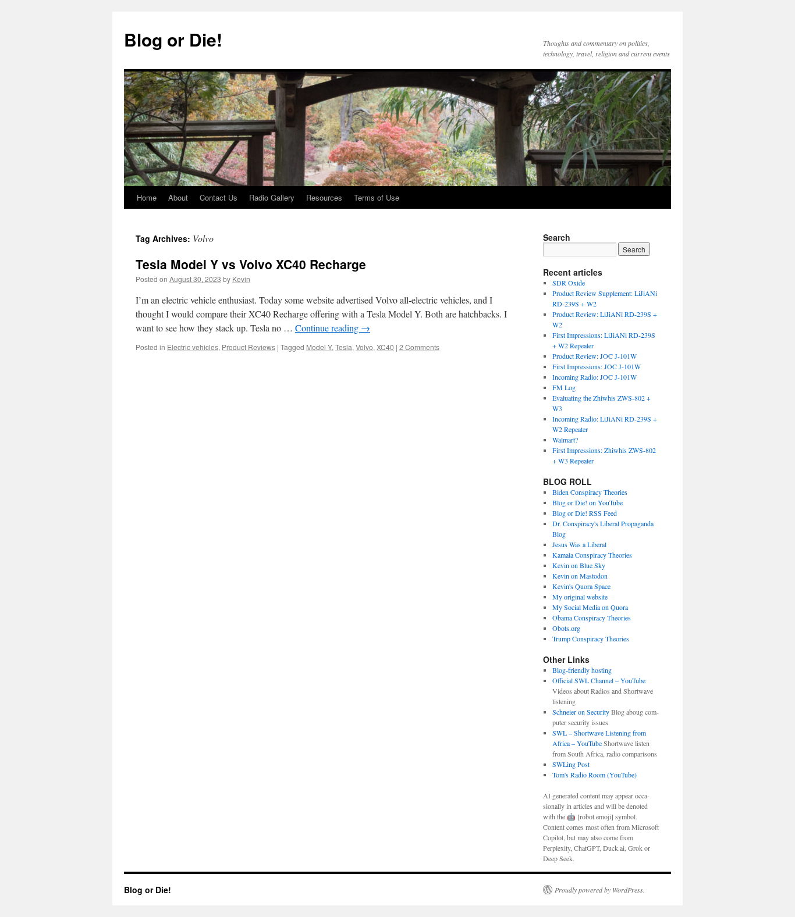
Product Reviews (248, 347)
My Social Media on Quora (590, 607)
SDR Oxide (568, 282)
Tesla (343, 347)
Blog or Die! (173, 39)
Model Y (319, 347)
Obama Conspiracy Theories (591, 617)
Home (147, 197)
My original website (580, 596)
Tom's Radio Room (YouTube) (594, 774)
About (178, 197)
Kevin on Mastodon (580, 575)
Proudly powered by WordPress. (600, 889)
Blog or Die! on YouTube (587, 502)
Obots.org (566, 628)
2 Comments (419, 347)
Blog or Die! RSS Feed (584, 513)
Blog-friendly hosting (582, 670)
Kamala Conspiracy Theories (592, 554)
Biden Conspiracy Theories (589, 492)
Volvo (364, 347)
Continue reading (332, 328)
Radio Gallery (271, 197)
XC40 (385, 347)
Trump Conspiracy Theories (590, 638)
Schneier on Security (580, 711)
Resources (324, 197)
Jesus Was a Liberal (579, 544)
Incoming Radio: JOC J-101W (594, 376)
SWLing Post (571, 764)
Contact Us (218, 197)
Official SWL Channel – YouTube (598, 680)
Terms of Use (376, 197)
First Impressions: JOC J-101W (596, 366)
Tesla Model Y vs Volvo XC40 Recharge (251, 264)
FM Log (564, 387)
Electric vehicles (192, 347)
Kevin (241, 279)
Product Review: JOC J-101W (594, 356)
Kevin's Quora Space (581, 586)
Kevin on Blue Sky (578, 565)
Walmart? (565, 439)
